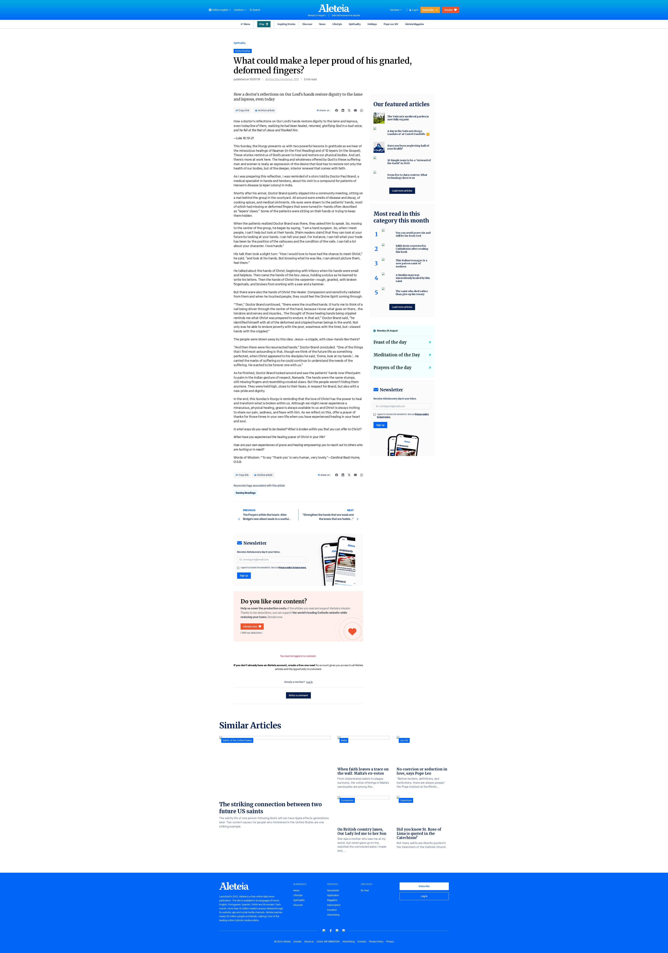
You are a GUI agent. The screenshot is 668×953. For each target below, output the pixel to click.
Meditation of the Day (396, 355)
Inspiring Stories (286, 24)
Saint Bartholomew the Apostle (346, 15)
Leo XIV (404, 740)
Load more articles (402, 190)
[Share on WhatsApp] (361, 110)
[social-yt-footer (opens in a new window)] (324, 930)
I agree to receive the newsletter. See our (273, 567)
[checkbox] (238, 568)
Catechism (406, 800)
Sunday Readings (246, 492)
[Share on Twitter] (349, 110)
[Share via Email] (355, 110)
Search (256, 9)
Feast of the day (390, 342)
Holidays (372, 24)
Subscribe (428, 9)
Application (333, 895)
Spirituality (355, 24)
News (322, 24)
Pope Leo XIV (391, 24)
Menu (247, 24)
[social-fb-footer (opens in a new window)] (330, 930)
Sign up (244, 575)
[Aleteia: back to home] (334, 8)
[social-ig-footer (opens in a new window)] (343, 930)
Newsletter (333, 890)
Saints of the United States (237, 740)
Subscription (334, 905)
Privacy (390, 941)
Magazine (332, 900)
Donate (448, 9)
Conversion (347, 800)
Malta (344, 740)
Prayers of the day (392, 367)
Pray (261, 24)
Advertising (333, 914)
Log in (415, 9)
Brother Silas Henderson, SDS (282, 79)
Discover (307, 24)
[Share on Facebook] (336, 110)
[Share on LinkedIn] (342, 110)
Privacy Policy (376, 941)
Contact (361, 941)
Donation (332, 909)
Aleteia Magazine (414, 24)
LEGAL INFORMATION (328, 941)
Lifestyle (337, 24)
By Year (365, 890)
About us (309, 941)
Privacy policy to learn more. (292, 567)
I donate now (250, 626)
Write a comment (298, 695)
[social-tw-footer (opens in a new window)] (337, 930)
